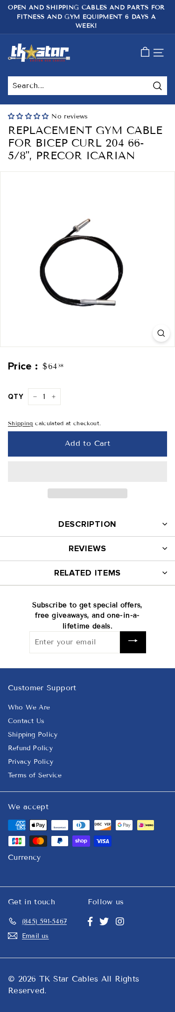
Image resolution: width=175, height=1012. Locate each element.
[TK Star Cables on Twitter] (104, 922)
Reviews (87, 548)
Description (87, 524)
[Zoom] (161, 333)
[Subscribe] (133, 642)
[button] (29, 116)
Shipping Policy (32, 735)
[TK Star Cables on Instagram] (120, 922)
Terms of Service (35, 775)
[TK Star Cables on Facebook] (90, 922)
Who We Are (29, 707)
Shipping (20, 423)
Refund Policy (30, 748)
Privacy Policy (30, 762)
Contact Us (26, 721)
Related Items (87, 573)
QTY (15, 396)
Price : (23, 366)
